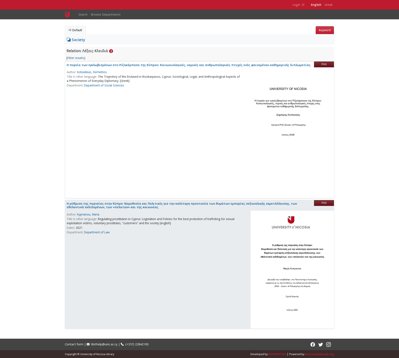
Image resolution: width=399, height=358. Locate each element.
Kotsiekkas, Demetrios (92, 72)
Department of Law (97, 232)
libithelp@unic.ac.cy (103, 344)
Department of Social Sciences (104, 85)
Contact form (74, 344)
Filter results (75, 58)
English (316, 5)
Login (296, 5)
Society (78, 39)
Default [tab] (76, 30)
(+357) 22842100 (136, 344)
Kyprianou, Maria (88, 214)
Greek (328, 5)
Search (82, 14)
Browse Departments (106, 14)
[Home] (69, 14)
